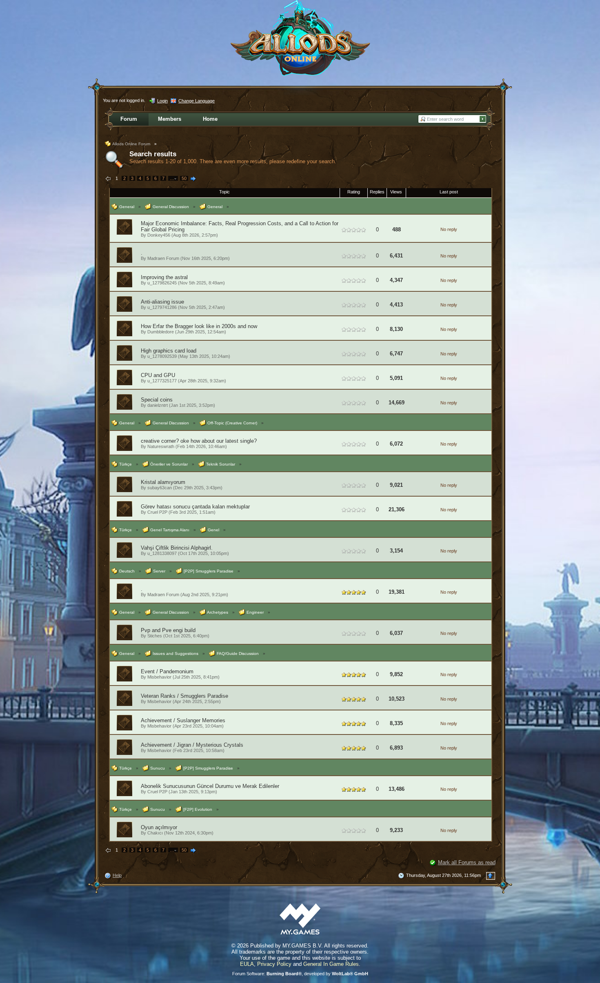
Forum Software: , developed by (300, 973)
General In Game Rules (331, 964)
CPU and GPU (158, 375)
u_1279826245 (162, 282)
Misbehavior (159, 677)
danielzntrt (157, 405)
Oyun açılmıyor (159, 827)
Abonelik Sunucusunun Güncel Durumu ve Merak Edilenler (210, 786)
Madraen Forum (163, 258)
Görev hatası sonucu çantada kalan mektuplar (195, 507)
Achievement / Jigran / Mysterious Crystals (192, 745)
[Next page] (193, 179)
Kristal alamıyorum (163, 482)
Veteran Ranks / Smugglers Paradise (184, 696)
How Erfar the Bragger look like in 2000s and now (199, 326)
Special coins (157, 400)
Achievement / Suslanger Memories (183, 720)
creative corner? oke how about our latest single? (199, 441)
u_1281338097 (162, 553)
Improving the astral (164, 277)
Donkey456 (158, 235)
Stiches (154, 635)
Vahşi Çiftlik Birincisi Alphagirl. (177, 548)
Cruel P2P (157, 512)
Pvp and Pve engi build (168, 630)
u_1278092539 (162, 356)
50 (184, 178)
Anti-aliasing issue (162, 302)
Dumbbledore (160, 331)
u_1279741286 (162, 307)
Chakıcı (155, 832)
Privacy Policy (274, 964)
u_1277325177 (162, 380)
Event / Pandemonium (167, 671)
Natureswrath (160, 446)
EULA (247, 964)
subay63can (159, 487)
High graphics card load (168, 351)
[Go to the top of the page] (491, 875)
